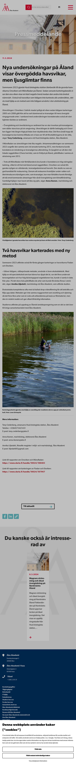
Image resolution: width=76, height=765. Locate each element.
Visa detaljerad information (38, 761)
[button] (16, 516)
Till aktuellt (28, 506)
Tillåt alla (38, 749)
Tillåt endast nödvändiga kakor (38, 755)
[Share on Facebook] (4, 516)
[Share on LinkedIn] (10, 516)
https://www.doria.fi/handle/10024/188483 (23, 463)
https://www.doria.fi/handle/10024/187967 (23, 472)
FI (59, 7)
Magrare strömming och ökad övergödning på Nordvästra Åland (37, 583)
